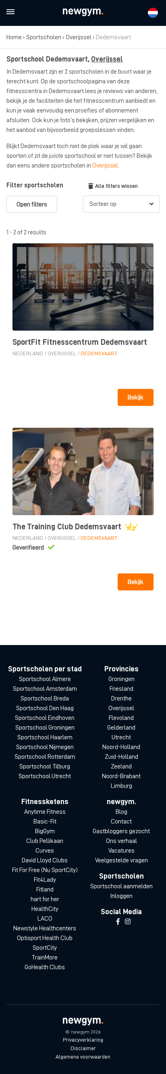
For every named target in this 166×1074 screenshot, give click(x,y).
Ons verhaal (121, 841)
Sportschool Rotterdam (45, 756)
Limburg (121, 786)
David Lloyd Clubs (45, 860)
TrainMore (45, 957)
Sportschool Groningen (45, 727)
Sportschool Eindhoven (45, 718)
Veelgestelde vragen (121, 860)
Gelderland (121, 727)
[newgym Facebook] (118, 922)
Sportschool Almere (45, 679)
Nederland (27, 353)
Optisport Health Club (45, 938)
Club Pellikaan (44, 841)
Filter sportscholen (34, 185)
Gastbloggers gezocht (121, 831)
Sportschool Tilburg (44, 766)
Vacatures (121, 850)
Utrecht (121, 737)
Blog (121, 812)
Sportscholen (43, 37)
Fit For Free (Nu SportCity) (45, 870)
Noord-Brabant (121, 776)
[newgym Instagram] (128, 922)
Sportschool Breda (45, 698)
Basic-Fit (44, 821)
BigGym (45, 831)
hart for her (45, 899)
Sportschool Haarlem (45, 737)
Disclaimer (83, 1048)
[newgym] (83, 12)
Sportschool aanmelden (121, 886)
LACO (44, 918)
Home (14, 37)
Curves (44, 850)
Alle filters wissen (116, 186)
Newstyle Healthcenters (44, 928)
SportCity (45, 948)
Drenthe (121, 698)
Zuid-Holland (121, 756)
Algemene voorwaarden (83, 1056)
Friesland (121, 689)
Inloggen (121, 896)
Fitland (45, 889)
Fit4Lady (45, 880)
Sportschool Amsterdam (45, 689)
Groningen (121, 679)
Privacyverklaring (83, 1039)
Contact (121, 821)
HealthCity (44, 909)
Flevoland (121, 718)
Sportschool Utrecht (45, 776)
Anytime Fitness (45, 812)
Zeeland (121, 766)
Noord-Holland (121, 747)
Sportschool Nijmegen (45, 747)
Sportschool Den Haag (45, 708)
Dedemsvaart (99, 353)
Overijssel (78, 37)
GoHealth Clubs (45, 967)
